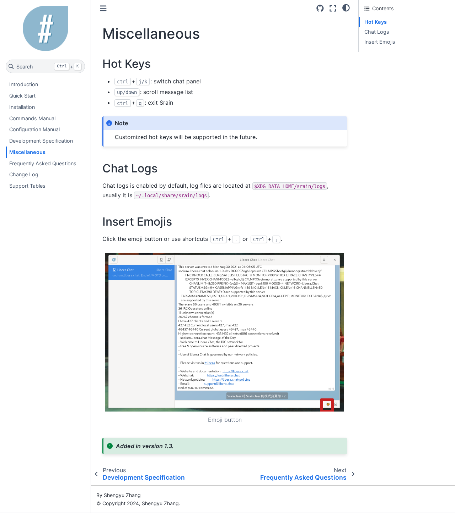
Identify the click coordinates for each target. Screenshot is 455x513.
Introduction (23, 84)
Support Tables (27, 186)
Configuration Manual (34, 129)
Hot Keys (375, 22)
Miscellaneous (27, 152)
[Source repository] (320, 8)
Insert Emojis (379, 42)
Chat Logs (376, 32)
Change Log (23, 174)
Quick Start (22, 96)
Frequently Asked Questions (42, 163)
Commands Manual (32, 118)
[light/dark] (346, 7)
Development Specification (41, 141)
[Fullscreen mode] (332, 8)
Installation (22, 107)
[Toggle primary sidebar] (103, 8)
